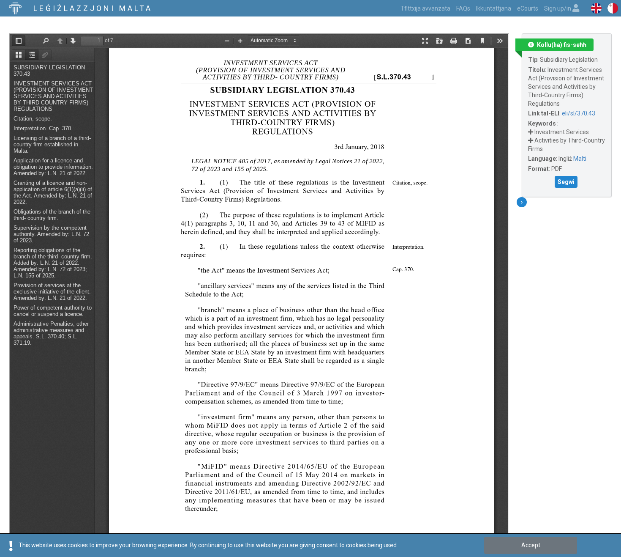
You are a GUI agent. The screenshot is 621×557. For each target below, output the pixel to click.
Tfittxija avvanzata (425, 8)
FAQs (463, 8)
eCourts (527, 8)
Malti (579, 158)
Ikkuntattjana (493, 8)
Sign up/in (558, 8)
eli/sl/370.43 (578, 113)
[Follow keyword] (530, 132)
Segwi (566, 181)
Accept (530, 545)
